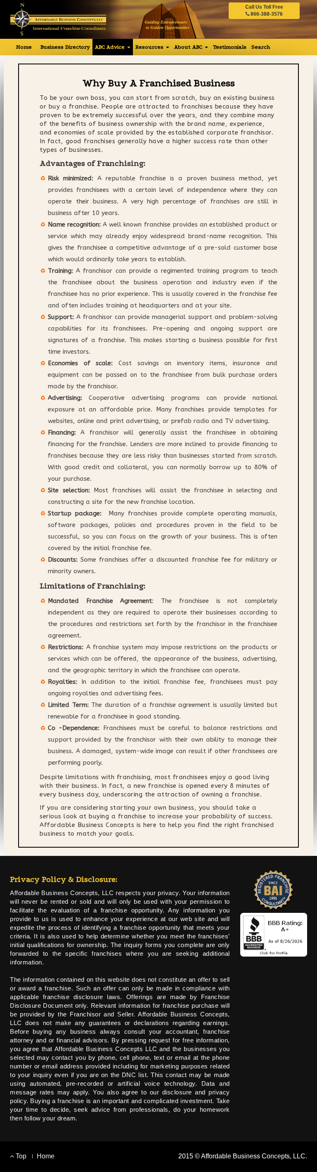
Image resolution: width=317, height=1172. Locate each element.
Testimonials (229, 47)
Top (20, 1156)
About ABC (189, 47)
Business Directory (65, 47)
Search (260, 47)
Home (24, 47)
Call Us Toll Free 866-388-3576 (264, 10)
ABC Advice (110, 47)
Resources (150, 47)
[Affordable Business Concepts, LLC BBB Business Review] (274, 934)
